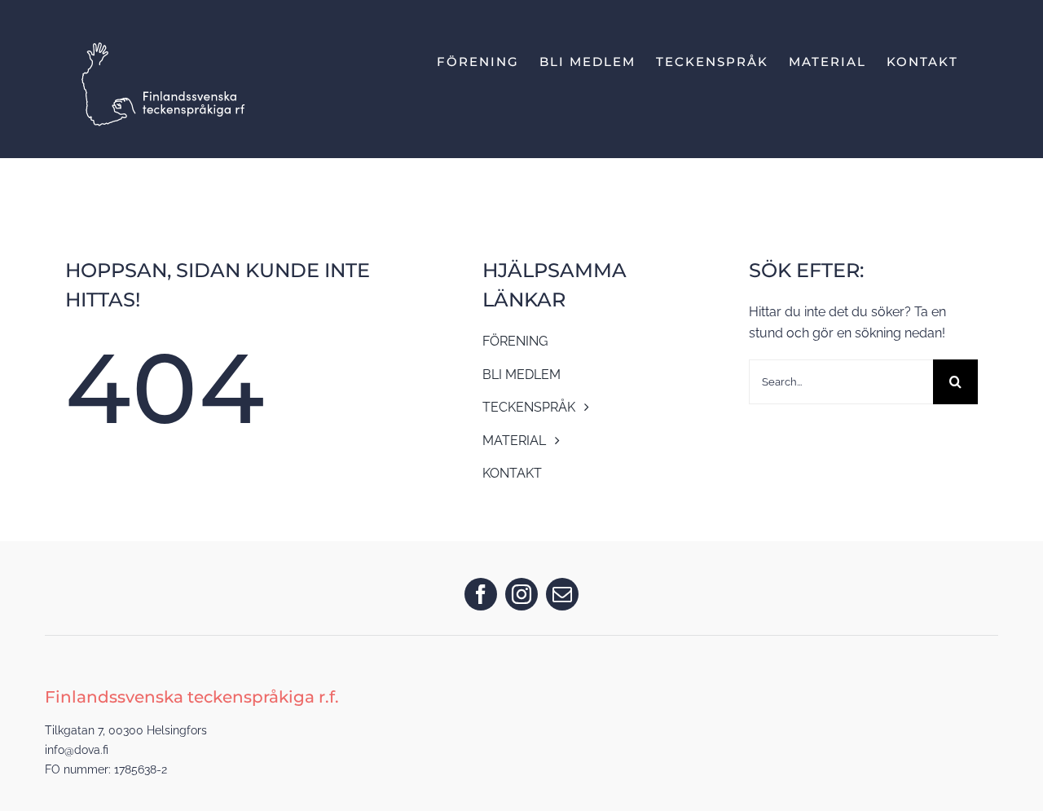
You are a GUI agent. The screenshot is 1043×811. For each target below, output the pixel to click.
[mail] (562, 594)
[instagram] (521, 594)
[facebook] (480, 594)
